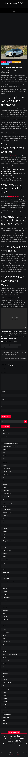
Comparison (6, 490)
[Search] (25, 421)
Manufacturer (6, 597)
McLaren (5, 607)
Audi (4, 440)
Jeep (4, 566)
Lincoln (5, 591)
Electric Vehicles (4, 64)
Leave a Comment (16, 64)
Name (3, 391)
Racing (4, 635)
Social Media (6, 667)
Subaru (5, 679)
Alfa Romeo (6, 433)
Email (2, 399)
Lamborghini (6, 575)
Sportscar (5, 670)
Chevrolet (3, 62)
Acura (4, 430)
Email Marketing (7, 512)
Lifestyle (5, 588)
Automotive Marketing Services (10, 446)
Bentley (5, 449)
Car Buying (5, 465)
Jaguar (4, 563)
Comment (4, 372)
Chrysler (5, 484)
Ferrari (4, 519)
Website (3, 407)
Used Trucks (6, 711)
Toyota (5, 698)
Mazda (4, 604)
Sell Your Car (6, 660)
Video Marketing (7, 714)
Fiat (4, 522)
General (5, 528)
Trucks (4, 704)
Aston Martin (6, 437)
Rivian (4, 645)
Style (4, 676)
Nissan (4, 623)
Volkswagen (6, 717)
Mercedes (5, 610)
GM (4, 534)
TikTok (5, 695)
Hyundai (5, 553)
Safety (4, 651)
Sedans (5, 657)
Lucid (4, 594)
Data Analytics (6, 496)
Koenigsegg (6, 572)
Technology (6, 689)
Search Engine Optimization (10, 654)
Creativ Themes (15, 754)
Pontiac (5, 626)
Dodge (4, 506)
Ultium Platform (14, 347)
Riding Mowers (6, 641)
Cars (4, 478)
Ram (4, 638)
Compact (9, 62)
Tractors (5, 701)
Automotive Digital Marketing (10, 443)
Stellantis (5, 673)
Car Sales (5, 474)
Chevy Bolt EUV (5, 345)
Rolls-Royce (6, 648)
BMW (4, 452)
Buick (4, 459)
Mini (4, 613)
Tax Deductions (7, 682)
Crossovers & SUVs (17, 62)
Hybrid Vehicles (7, 550)
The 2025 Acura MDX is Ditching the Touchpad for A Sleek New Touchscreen (14, 353)
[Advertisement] (14, 28)
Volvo (4, 720)
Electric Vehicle (13, 345)
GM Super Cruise (5, 347)
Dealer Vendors (7, 500)
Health (4, 544)
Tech (4, 686)
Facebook (5, 515)
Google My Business (8, 541)
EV (19, 345)
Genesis (5, 531)
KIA (4, 569)
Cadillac (5, 462)
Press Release (6, 632)
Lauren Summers (6, 341)
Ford (4, 525)
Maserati (5, 600)
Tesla (4, 692)
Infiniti (4, 556)
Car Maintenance (7, 471)
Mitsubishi (5, 619)
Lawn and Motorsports (8, 582)
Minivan (5, 616)
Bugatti (5, 455)
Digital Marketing (7, 503)
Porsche (5, 629)
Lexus (4, 585)
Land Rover (6, 578)
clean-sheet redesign (13, 196)
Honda (4, 547)
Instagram (5, 559)
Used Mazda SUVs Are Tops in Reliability (15, 358)
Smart (4, 663)
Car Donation (6, 468)
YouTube (5, 723)
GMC (4, 537)
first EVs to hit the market (14, 155)
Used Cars (5, 708)
